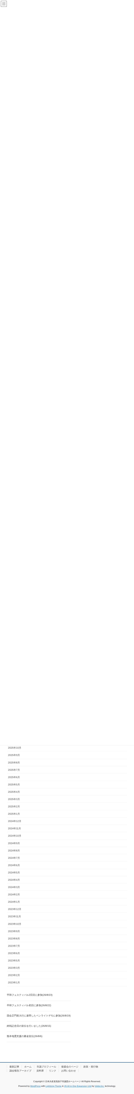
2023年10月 (14, 924)
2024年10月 (14, 835)
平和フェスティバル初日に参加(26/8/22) (29, 1005)
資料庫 (40, 1070)
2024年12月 (14, 821)
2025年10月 (14, 747)
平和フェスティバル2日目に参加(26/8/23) (30, 994)
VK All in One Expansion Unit (77, 1086)
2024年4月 (14, 879)
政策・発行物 (90, 1066)
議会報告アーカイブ (20, 1070)
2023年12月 (14, 909)
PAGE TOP (127, 1058)
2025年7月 (14, 769)
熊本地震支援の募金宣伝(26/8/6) (24, 1036)
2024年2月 (14, 894)
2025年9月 (14, 755)
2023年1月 (14, 982)
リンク (52, 1070)
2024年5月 (14, 872)
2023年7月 (14, 945)
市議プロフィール (46, 1066)
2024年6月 (14, 865)
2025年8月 (14, 762)
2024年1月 (14, 901)
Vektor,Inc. (99, 1086)
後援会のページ (69, 1066)
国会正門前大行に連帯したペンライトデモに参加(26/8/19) (39, 1015)
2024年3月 (14, 887)
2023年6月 (14, 953)
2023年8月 (14, 938)
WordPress (35, 1086)
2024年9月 (14, 843)
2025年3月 (14, 799)
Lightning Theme (54, 1086)
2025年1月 (14, 813)
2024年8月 (14, 850)
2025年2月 (14, 806)
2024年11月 (14, 828)
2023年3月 (14, 967)
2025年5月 (14, 784)
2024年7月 (14, 857)
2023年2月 (14, 975)
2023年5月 (14, 960)
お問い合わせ (68, 1070)
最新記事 (14, 1066)
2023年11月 (14, 916)
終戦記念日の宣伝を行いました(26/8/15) (29, 1025)
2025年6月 (14, 777)
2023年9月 (14, 931)
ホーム (28, 1066)
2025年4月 (14, 791)
